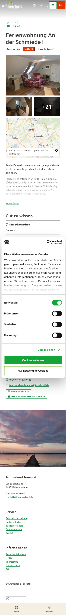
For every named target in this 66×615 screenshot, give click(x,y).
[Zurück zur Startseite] (12, 5)
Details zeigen (46, 349)
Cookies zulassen (33, 360)
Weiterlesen (12, 203)
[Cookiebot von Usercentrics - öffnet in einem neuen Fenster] (47, 242)
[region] (33, 138)
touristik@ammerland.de (19, 497)
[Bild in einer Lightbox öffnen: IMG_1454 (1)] (19, 106)
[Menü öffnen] (53, 5)
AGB (8, 569)
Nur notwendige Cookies (33, 370)
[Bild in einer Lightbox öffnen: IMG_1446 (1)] (33, 75)
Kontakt (10, 532)
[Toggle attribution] (56, 150)
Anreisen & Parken (16, 554)
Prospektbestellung (17, 518)
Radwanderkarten (15, 521)
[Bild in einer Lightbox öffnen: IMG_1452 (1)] (47, 106)
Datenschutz (13, 565)
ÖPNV (9, 557)
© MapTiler (25, 150)
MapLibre (13, 150)
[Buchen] (61, 5)
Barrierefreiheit (14, 525)
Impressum (12, 561)
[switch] (57, 313)
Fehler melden (14, 529)
